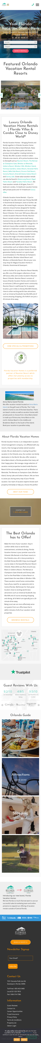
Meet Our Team (20, 492)
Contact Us (11, 1008)
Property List (11, 1023)
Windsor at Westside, (25, 163)
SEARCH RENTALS (20, 51)
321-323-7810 (16, 991)
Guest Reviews (12, 1006)
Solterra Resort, (8, 166)
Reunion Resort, (23, 161)
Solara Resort (21, 169)
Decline (24, 1039)
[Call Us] (33, 5)
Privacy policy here (27, 1032)
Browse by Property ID (20, 942)
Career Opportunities (15, 1011)
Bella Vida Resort (14, 171)
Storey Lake (10, 177)
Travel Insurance (13, 1014)
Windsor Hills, (20, 166)
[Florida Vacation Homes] (9, 5)
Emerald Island (20, 174)
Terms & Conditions (14, 1020)
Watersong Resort (24, 179)
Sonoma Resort (8, 174)
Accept (17, 1039)
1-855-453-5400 (19, 989)
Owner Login (11, 1026)
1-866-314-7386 (15, 994)
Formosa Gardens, (9, 169)
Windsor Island (30, 166)
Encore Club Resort (28, 171)
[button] (1, 95)
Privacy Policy (12, 1017)
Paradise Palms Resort (24, 182)
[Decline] (39, 1036)
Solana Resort (31, 174)
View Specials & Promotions (20, 346)
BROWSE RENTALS (20, 620)
